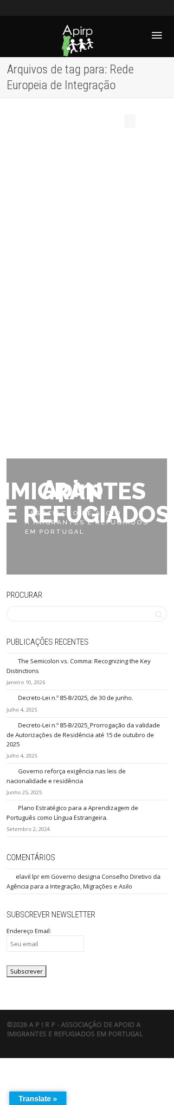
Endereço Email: (28, 931)
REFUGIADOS (112, 304)
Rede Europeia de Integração (68, 309)
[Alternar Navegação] (157, 35)
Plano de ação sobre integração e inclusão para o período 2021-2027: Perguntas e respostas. (84, 287)
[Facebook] (15, 7)
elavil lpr (27, 876)
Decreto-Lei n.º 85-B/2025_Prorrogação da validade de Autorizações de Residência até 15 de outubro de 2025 (83, 734)
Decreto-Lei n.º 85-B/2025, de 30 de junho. (75, 697)
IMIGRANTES (95, 304)
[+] (87, 240)
